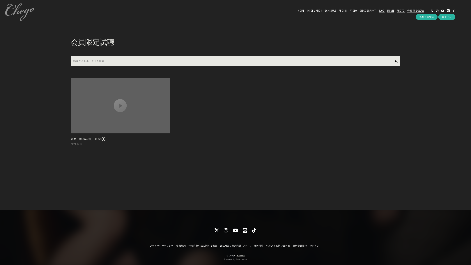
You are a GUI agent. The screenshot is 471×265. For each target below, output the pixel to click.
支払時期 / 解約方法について (235, 245)
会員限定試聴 (415, 10)
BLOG (382, 10)
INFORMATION (314, 10)
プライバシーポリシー (162, 245)
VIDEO (353, 10)
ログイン (446, 16)
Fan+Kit (241, 255)
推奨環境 (258, 245)
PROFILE (343, 10)
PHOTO (400, 10)
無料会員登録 (426, 16)
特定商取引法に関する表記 (203, 245)
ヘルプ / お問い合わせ (278, 245)
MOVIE (390, 10)
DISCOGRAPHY (368, 10)
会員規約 (181, 245)
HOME (301, 10)
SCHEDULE (330, 10)
